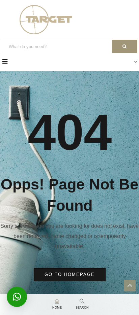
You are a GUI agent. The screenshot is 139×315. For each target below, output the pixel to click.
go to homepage (70, 274)
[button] (17, 297)
